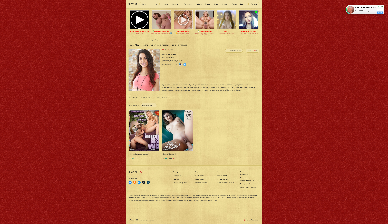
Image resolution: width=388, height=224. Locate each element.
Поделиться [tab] (162, 97)
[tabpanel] (194, 130)
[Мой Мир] (139, 182)
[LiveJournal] (148, 182)
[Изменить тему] (142, 172)
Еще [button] (241, 4)
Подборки (199, 4)
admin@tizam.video (253, 220)
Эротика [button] (224, 4)
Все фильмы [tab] (133, 97)
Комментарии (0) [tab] (147, 97)
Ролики (234, 4)
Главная (166, 4)
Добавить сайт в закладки (248, 187)
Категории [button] (175, 4)
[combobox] (149, 105)
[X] (143, 182)
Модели (207, 4)
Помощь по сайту (245, 184)
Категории (176, 172)
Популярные (188, 4)
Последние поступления (225, 183)
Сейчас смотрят (222, 175)
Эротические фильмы (180, 183)
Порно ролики (200, 179)
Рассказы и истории (201, 183)
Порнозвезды (142, 40)
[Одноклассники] (134, 182)
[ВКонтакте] (130, 182)
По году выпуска (222, 179)
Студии (216, 4)
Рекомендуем (221, 172)
